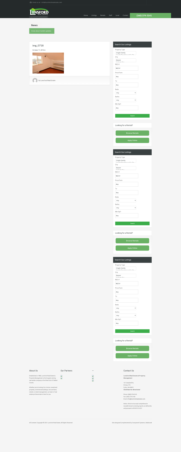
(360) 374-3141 (144, 16)
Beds (117, 89)
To (116, 81)
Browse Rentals (132, 133)
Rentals (102, 15)
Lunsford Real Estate (48, 80)
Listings (94, 15)
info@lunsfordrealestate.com (51, 2)
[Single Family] (125, 53)
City (116, 57)
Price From (118, 72)
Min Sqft (118, 104)
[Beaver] (125, 60)
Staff (110, 15)
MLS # (117, 64)
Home (86, 15)
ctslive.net (149, 422)
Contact (125, 15)
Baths (117, 97)
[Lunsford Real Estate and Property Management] (39, 12)
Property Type (120, 49)
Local (117, 15)
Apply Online (132, 140)
